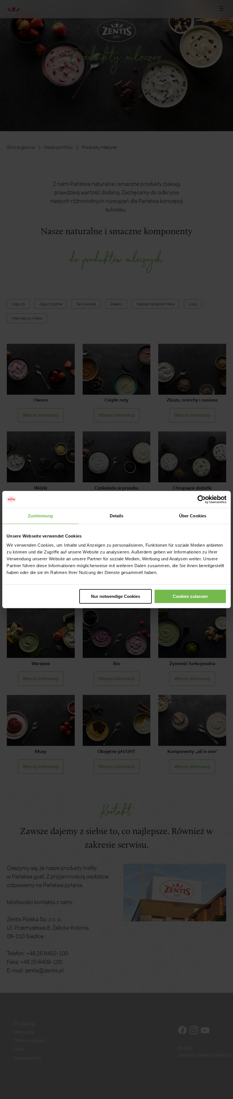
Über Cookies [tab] (192, 515)
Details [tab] (117, 515)
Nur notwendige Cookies (115, 596)
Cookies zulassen (190, 596)
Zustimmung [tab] (40, 515)
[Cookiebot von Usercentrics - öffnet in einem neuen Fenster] (201, 499)
